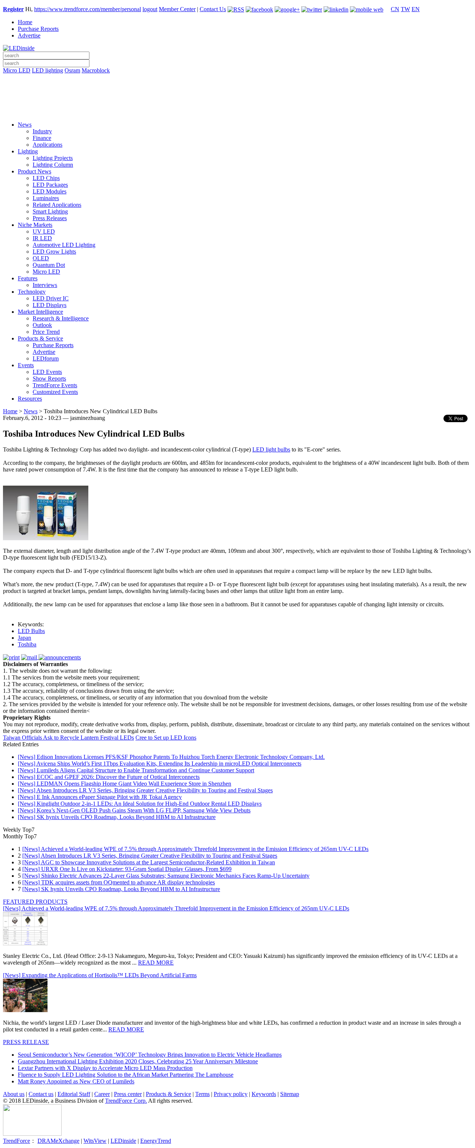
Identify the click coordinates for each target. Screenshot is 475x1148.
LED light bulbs (271, 449)
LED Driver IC (51, 298)
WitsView (95, 1141)
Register (13, 9)
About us (13, 1094)
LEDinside (123, 1141)
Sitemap (289, 1094)
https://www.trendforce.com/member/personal (87, 9)
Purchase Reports (38, 29)
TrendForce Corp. (126, 1101)
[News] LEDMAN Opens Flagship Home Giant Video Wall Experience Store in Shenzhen (124, 783)
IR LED (42, 238)
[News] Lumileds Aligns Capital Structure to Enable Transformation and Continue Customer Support (136, 770)
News (25, 124)
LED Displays (49, 305)
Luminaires (46, 198)
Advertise (29, 35)
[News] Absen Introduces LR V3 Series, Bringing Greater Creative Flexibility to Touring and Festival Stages (145, 790)
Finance (42, 138)
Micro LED (16, 70)
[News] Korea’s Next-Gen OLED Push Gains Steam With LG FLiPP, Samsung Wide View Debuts (134, 810)
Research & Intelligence (61, 318)
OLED (41, 258)
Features (27, 278)
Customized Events (55, 392)
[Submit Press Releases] (237, 100)
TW (405, 9)
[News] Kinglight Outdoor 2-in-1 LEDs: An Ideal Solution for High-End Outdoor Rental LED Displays (140, 803)
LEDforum (46, 358)
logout (149, 9)
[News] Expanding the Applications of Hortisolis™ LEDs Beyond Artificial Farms (100, 975)
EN (416, 9)
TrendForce (16, 1141)
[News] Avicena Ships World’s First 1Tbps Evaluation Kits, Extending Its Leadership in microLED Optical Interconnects (159, 763)
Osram (72, 70)
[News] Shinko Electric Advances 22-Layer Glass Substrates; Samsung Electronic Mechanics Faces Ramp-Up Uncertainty (165, 876)
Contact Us (213, 9)
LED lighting (47, 70)
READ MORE (156, 962)
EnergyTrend (155, 1141)
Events (26, 365)
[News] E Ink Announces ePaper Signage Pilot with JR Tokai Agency (100, 797)
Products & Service (40, 338)
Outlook (42, 325)
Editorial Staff (74, 1094)
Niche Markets (35, 225)
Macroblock (96, 70)
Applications (47, 144)
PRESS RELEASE (26, 1042)
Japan (24, 638)
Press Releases (50, 218)
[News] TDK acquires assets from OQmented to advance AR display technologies (118, 882)
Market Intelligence (40, 312)
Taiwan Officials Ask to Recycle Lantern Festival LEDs (68, 737)
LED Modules (49, 191)
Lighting (28, 151)
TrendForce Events (55, 385)
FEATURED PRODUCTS (35, 901)
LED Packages (50, 185)
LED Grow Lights (54, 251)
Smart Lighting (50, 211)
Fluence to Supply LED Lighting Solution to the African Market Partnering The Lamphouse (125, 1075)
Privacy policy (231, 1094)
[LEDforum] (237, 110)
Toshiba (27, 644)
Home (25, 22)
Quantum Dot (49, 265)
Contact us (41, 1094)
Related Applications (57, 205)
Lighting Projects (53, 158)
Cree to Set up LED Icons (165, 737)
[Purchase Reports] (237, 79)
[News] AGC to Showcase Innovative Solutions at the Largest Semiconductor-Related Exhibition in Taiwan (148, 862)
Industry (42, 131)
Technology (32, 291)
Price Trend (46, 332)
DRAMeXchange (58, 1141)
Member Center (177, 9)
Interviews (45, 285)
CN (395, 9)
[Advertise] (237, 89)
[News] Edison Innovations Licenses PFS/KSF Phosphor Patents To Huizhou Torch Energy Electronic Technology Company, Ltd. (171, 757)
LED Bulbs (31, 631)
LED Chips (46, 178)
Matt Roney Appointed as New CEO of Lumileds (76, 1081)
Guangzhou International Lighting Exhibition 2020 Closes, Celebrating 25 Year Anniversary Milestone (138, 1061)
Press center (128, 1094)
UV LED (44, 231)
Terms (202, 1094)
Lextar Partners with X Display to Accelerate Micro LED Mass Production (105, 1068)
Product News (34, 171)
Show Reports (49, 378)
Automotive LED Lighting (64, 245)
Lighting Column (53, 165)
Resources (30, 398)
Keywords (264, 1094)
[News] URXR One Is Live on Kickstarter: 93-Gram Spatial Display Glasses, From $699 (127, 869)
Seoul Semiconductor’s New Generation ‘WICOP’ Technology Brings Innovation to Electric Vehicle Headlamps (150, 1054)
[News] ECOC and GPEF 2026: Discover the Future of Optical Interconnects (109, 777)
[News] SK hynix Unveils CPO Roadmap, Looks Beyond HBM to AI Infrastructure (117, 817)
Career (102, 1094)
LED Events (47, 372)
